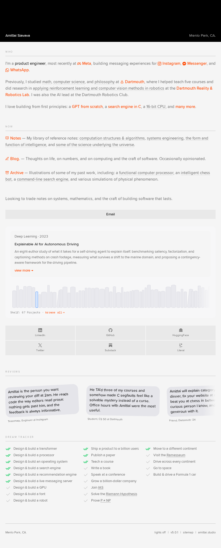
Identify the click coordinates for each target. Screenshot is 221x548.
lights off (160, 532)
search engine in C (124, 107)
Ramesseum (176, 455)
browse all (54, 312)
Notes (15, 138)
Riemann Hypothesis (121, 494)
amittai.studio (207, 532)
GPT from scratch (87, 107)
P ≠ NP (106, 500)
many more (185, 107)
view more (24, 270)
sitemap (188, 532)
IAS (100, 487)
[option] (14, 299)
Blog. (15, 159)
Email (110, 214)
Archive (16, 173)
